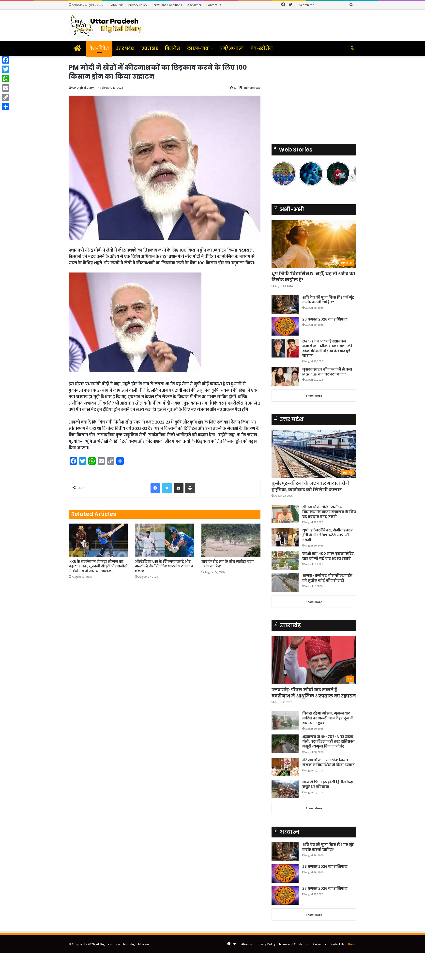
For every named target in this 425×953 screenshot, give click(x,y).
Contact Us (213, 5)
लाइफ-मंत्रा (198, 48)
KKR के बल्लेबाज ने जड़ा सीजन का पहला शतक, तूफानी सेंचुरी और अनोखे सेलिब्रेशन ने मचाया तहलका (98, 566)
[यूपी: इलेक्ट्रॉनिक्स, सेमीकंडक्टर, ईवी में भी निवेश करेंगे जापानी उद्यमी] (285, 537)
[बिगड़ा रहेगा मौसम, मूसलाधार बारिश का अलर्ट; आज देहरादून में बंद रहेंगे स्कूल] (285, 720)
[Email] (5, 88)
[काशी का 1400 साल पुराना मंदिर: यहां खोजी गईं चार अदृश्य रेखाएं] (285, 560)
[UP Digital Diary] (106, 25)
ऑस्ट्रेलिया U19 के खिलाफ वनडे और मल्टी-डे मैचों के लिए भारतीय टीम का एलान (164, 566)
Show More (314, 395)
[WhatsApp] (5, 78)
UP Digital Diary (83, 87)
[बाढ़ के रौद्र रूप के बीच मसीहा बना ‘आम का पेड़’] (230, 540)
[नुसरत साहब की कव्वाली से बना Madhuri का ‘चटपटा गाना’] (285, 376)
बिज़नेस (172, 48)
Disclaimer (194, 5)
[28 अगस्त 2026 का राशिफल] (285, 326)
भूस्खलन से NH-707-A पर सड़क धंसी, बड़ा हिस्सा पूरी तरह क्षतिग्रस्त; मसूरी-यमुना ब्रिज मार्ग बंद (329, 741)
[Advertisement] (314, 97)
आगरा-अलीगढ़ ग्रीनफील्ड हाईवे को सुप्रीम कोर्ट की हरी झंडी (327, 578)
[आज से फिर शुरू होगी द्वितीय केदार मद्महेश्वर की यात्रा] (285, 789)
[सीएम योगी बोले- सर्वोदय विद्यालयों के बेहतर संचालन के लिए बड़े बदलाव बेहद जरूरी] (285, 514)
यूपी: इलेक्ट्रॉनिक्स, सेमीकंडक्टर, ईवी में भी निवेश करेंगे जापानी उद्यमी (328, 535)
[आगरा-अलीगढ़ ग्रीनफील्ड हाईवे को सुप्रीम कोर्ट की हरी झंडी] (285, 582)
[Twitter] (5, 69)
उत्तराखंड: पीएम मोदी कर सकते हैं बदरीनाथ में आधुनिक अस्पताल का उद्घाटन (314, 693)
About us (117, 5)
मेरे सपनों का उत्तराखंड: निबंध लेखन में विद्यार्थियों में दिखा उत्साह (328, 762)
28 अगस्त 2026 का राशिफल (325, 319)
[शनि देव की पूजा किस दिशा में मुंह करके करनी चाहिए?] (285, 304)
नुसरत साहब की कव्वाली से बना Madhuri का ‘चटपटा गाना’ (327, 372)
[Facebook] (5, 60)
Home (352, 944)
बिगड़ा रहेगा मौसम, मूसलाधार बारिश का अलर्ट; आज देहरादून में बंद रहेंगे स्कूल (327, 718)
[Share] (5, 106)
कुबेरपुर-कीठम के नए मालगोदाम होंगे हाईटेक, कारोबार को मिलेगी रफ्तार (310, 486)
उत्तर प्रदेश (125, 48)
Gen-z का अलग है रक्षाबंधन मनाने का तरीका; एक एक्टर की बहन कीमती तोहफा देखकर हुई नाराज (327, 348)
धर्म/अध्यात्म (231, 48)
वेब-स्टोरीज (262, 48)
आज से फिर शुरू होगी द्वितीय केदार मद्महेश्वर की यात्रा (328, 784)
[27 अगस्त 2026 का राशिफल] (285, 895)
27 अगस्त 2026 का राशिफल (325, 888)
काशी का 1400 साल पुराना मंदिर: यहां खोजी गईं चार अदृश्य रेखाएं (328, 556)
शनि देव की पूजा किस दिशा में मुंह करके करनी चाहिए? (328, 300)
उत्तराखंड (149, 48)
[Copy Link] (5, 97)
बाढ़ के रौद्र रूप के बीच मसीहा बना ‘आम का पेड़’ (227, 564)
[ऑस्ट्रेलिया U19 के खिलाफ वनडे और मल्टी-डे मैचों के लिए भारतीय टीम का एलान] (164, 540)
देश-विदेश (99, 48)
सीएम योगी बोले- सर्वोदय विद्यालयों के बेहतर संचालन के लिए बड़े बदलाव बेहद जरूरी (329, 512)
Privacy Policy (137, 5)
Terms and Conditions (167, 5)
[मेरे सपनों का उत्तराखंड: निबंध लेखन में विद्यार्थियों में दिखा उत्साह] (285, 767)
